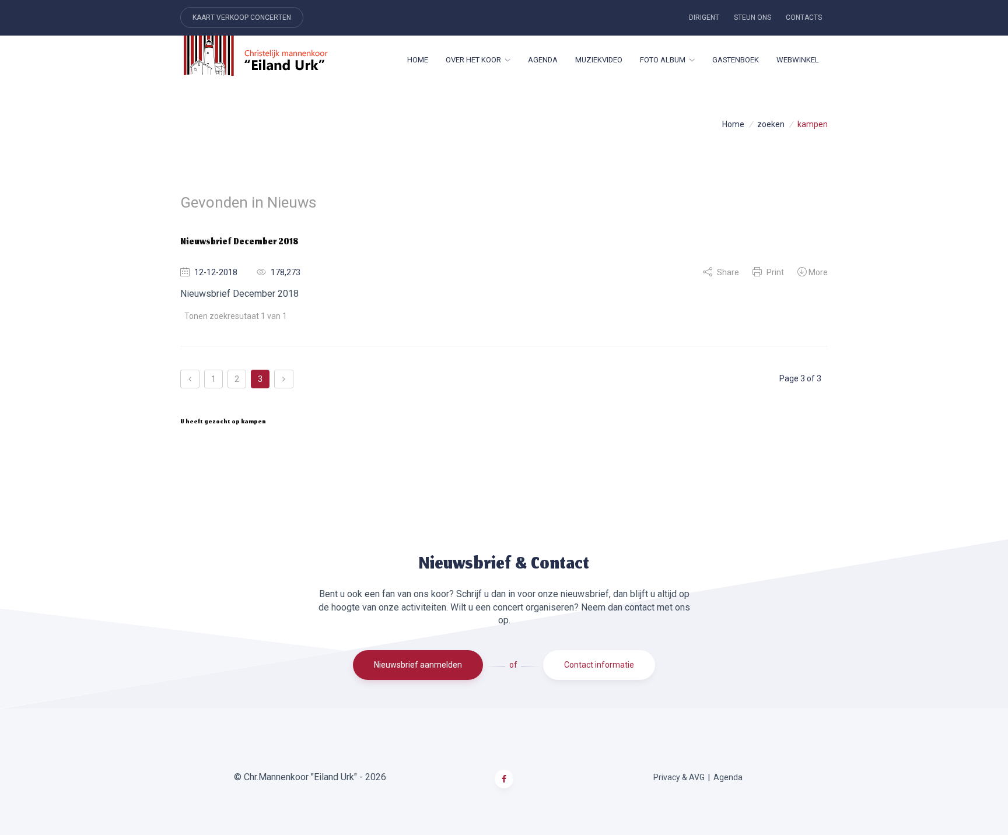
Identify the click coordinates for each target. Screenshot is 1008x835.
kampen (812, 124)
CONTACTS (804, 17)
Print (774, 272)
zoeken (771, 124)
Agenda (543, 59)
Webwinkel (797, 59)
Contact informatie (599, 664)
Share (727, 272)
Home (417, 59)
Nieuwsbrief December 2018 (239, 242)
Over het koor (473, 59)
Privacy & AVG (679, 777)
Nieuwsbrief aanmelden (418, 664)
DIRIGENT (704, 17)
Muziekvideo (598, 59)
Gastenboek (735, 59)
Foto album (662, 59)
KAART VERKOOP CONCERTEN (241, 17)
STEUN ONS (752, 17)
